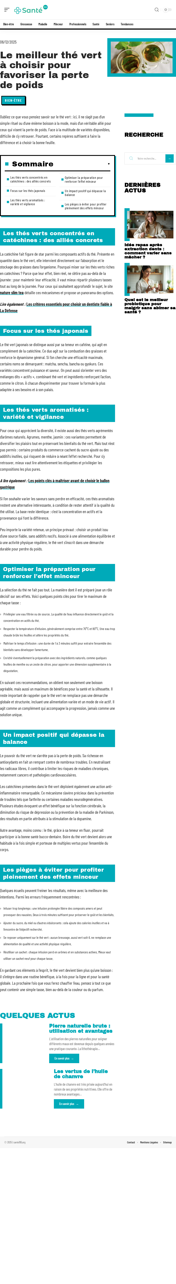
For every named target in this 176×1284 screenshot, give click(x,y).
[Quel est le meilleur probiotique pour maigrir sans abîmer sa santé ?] (150, 279)
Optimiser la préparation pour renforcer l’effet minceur (84, 179)
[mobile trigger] (8, 9)
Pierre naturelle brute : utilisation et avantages (80, 1028)
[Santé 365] (31, 9)
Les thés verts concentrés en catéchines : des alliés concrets (30, 179)
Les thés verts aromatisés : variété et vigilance (27, 202)
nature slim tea (12, 292)
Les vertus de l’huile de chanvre (81, 1074)
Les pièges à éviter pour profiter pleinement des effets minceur (86, 206)
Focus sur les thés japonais (27, 190)
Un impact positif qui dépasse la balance (85, 193)
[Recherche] (157, 9)
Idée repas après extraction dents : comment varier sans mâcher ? (148, 251)
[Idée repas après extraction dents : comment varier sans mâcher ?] (150, 224)
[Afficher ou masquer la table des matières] (81, 164)
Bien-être (13, 100)
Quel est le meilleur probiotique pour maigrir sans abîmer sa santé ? (150, 305)
